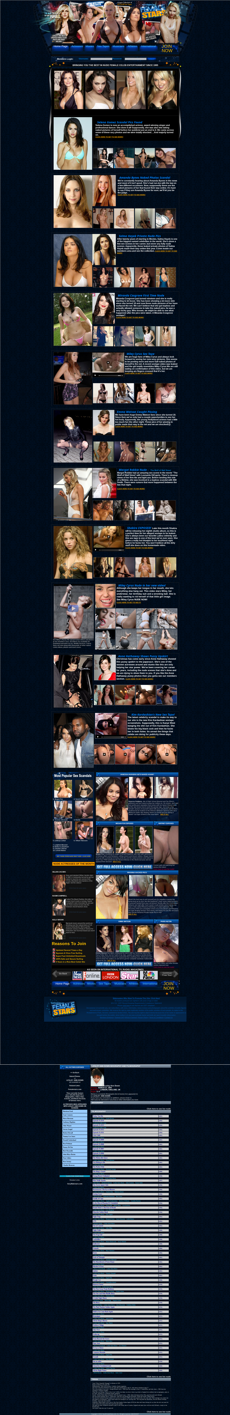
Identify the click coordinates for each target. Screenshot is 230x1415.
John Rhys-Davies (69, 1154)
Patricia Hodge (110, 1296)
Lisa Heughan (110, 1210)
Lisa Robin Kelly (98, 1178)
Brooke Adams (110, 1291)
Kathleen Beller (131, 1305)
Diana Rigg (108, 1300)
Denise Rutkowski (111, 1241)
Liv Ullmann (122, 1345)
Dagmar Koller (117, 1300)
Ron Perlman (67, 1144)
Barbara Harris (119, 1192)
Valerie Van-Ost (110, 1368)
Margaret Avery (110, 1219)
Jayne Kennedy (120, 1219)
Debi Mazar (96, 1183)
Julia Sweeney (130, 1183)
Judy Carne (119, 1372)
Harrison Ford (68, 1111)
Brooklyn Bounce (107, 1183)
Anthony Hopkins (69, 1122)
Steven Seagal (67, 1129)
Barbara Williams (124, 1201)
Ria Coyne (119, 1196)
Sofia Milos (109, 1228)
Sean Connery (68, 1115)
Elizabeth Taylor (98, 1300)
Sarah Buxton (110, 1118)
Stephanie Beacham (108, 1196)
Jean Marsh (109, 1323)
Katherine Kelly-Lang (99, 1123)
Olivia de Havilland (99, 1268)
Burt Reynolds (68, 1151)
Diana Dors (109, 1341)
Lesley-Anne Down (98, 1118)
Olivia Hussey (97, 1196)
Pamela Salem (120, 1291)
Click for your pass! (75, 1176)
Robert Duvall (68, 1133)
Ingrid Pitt (109, 1278)
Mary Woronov (110, 1250)
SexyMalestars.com (74, 1184)
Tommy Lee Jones (69, 1136)
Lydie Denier (130, 1219)
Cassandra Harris (111, 1282)
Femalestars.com (74, 1089)
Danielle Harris (97, 1223)
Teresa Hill (109, 1205)
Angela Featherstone (111, 1201)
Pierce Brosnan (68, 1118)
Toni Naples (109, 1214)
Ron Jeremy (67, 1162)
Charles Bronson (69, 1165)
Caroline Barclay (136, 1201)
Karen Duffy (139, 1183)
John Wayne (67, 1126)
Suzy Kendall (110, 1359)
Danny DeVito (68, 1147)
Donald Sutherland (69, 1140)
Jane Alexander (120, 1305)
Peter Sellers (67, 1158)
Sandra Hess (109, 1192)
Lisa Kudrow (126, 1205)
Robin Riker (117, 1205)
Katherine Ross (97, 1305)
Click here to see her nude (158, 1109)
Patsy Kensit (97, 1287)
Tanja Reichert (110, 1160)
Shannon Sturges (111, 1169)
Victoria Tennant (111, 1273)
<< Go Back (74, 1073)
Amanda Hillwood (111, 1259)
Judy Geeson (109, 1318)
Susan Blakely (122, 1241)
